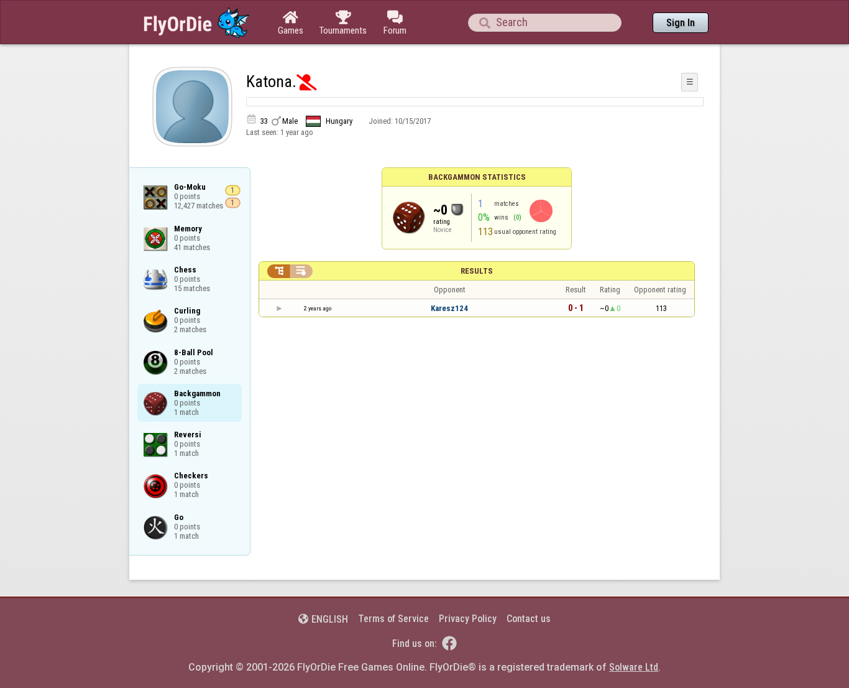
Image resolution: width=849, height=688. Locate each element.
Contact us (529, 619)
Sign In (680, 23)
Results (477, 271)
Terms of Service (393, 619)
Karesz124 (449, 308)
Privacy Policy (468, 619)
